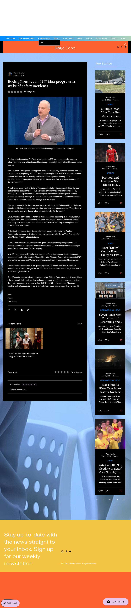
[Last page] (123, 499)
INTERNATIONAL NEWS (110, 310)
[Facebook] (122, 46)
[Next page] (117, 499)
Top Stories (12, 301)
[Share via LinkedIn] (21, 309)
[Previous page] (103, 499)
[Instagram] (118, 46)
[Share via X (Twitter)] (15, 309)
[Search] (125, 44)
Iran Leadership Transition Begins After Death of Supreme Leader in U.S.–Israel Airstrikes (24, 355)
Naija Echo (65, 47)
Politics (10, 298)
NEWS (110, 104)
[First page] (97, 499)
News (10, 294)
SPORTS (110, 173)
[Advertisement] (65, 18)
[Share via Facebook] (9, 309)
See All (79, 323)
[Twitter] (70, 551)
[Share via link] (28, 309)
